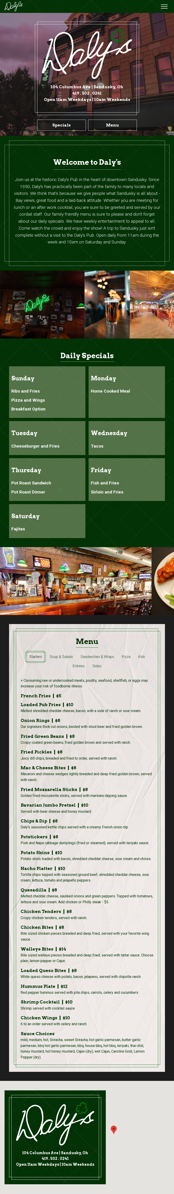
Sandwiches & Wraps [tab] (97, 657)
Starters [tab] (35, 657)
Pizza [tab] (126, 657)
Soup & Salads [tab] (61, 657)
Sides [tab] (96, 666)
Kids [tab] (141, 657)
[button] (164, 6)
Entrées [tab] (79, 666)
